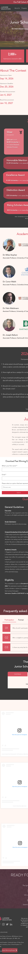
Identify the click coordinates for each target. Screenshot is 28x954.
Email (4, 474)
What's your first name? (9, 466)
